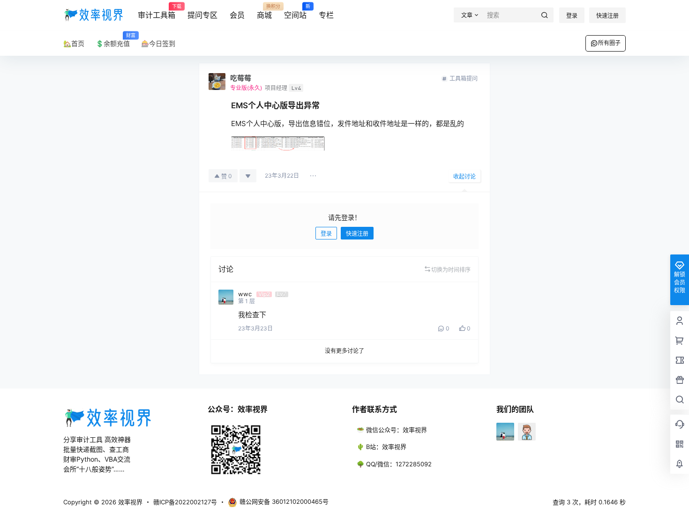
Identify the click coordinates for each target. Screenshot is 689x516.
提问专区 (202, 15)
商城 (264, 11)
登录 (571, 15)
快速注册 (607, 15)
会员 (237, 15)
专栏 (326, 15)
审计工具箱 (156, 11)
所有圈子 (609, 42)
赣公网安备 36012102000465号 (284, 501)
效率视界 (129, 502)
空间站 (295, 11)
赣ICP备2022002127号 (185, 502)
